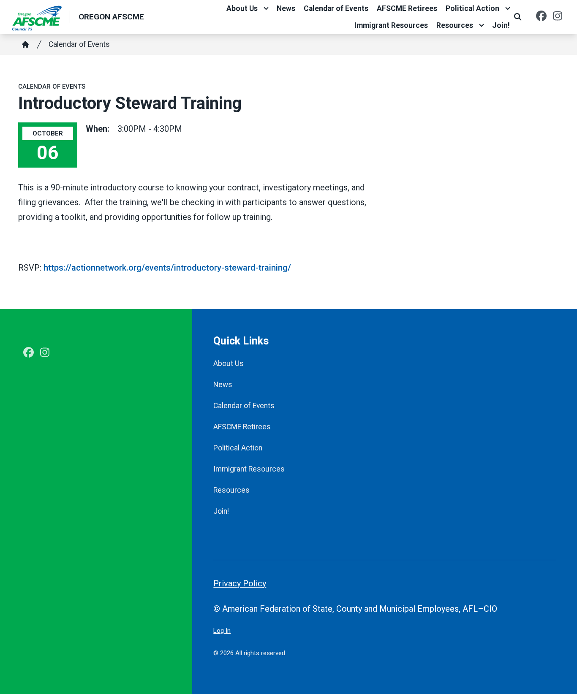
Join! (501, 25)
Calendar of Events (336, 8)
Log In (222, 630)
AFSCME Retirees (407, 8)
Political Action (472, 8)
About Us (242, 8)
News (286, 8)
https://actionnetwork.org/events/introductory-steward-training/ (167, 268)
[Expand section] (266, 8)
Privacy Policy (239, 583)
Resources (454, 25)
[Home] (25, 44)
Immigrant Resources (391, 25)
